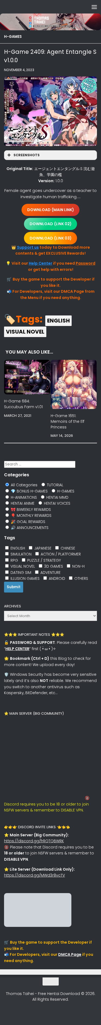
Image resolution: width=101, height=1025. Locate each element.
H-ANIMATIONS (23, 497)
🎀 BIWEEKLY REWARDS (30, 509)
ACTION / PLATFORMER (60, 554)
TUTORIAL (54, 485)
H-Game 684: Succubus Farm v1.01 (23, 404)
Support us (28, 247)
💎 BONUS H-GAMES (29, 491)
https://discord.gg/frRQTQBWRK (34, 841)
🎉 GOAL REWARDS (27, 521)
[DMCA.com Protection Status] (37, 925)
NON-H (78, 566)
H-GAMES (13, 36)
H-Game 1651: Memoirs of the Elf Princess (67, 421)
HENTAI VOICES (56, 503)
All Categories (23, 485)
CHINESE (67, 548)
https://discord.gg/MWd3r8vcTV (34, 875)
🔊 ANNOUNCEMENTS (29, 527)
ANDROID (56, 578)
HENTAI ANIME (22, 503)
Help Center (40, 263)
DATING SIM (20, 572)
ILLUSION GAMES (24, 578)
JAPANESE (42, 548)
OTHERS (80, 578)
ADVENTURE (50, 572)
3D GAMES (53, 566)
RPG (13, 560)
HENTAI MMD (56, 497)
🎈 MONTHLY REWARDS (30, 515)
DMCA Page (69, 954)
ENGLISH (58, 320)
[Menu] (94, 7)
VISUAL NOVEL (25, 331)
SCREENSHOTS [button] (26, 155)
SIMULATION (20, 554)
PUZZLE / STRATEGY (43, 560)
